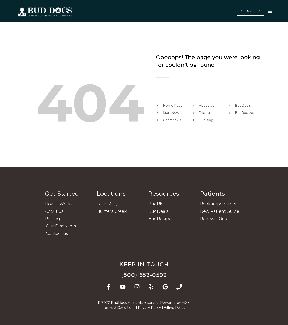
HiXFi (186, 303)
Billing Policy (174, 308)
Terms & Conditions (119, 308)
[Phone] (179, 287)
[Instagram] (137, 287)
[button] (269, 10)
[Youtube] (123, 287)
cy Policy (150, 308)
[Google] (165, 287)
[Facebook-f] (109, 287)
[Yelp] (151, 287)
